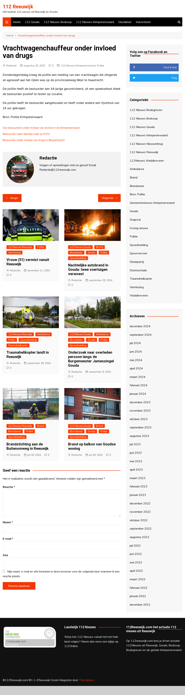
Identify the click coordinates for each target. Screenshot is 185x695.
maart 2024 (137, 377)
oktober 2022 (139, 520)
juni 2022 (136, 554)
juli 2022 (135, 545)
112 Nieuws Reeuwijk (20, 247)
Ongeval (135, 219)
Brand (99, 247)
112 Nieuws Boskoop (58, 22)
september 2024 (141, 334)
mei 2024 (136, 360)
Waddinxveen (139, 295)
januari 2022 (138, 596)
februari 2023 (138, 486)
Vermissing (14, 252)
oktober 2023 (139, 419)
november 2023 (140, 410)
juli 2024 (135, 343)
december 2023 (140, 402)
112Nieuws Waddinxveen (147, 160)
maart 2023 (137, 478)
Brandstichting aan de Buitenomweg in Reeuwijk (28, 446)
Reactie (9, 487)
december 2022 (140, 503)
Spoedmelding (78, 258)
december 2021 (140, 604)
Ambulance (43, 334)
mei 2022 (136, 562)
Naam (8, 522)
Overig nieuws (139, 228)
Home (17, 22)
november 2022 (140, 511)
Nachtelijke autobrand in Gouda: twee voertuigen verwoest (88, 269)
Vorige (14, 198)
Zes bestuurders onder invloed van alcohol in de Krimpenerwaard (41, 127)
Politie (100, 65)
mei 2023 (136, 461)
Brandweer (76, 252)
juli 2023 (135, 444)
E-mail (8, 538)
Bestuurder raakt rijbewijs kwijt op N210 (26, 133)
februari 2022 (138, 587)
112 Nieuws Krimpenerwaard (95, 22)
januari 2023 (138, 495)
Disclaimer (125, 22)
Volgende (107, 198)
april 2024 (136, 368)
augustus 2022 (139, 537)
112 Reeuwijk (18, 7)
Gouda (91, 252)
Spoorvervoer (138, 253)
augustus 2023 (139, 436)
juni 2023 (136, 452)
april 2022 (136, 570)
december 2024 (140, 326)
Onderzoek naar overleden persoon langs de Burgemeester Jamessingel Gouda (91, 359)
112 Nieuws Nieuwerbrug (146, 144)
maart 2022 (137, 579)
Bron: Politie (137, 194)
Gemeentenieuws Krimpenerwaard (152, 203)
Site (5, 555)
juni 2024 (136, 351)
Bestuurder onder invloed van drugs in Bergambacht (34, 140)
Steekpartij (137, 262)
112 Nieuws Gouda (80, 247)
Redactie (11, 65)
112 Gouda (32, 22)
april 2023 (136, 469)
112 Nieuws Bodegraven (146, 110)
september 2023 (141, 427)
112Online (71, 646)
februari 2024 (138, 385)
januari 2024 (138, 393)
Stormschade (138, 270)
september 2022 (141, 528)
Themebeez (86, 680)
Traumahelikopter (18, 345)
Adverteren (143, 22)
